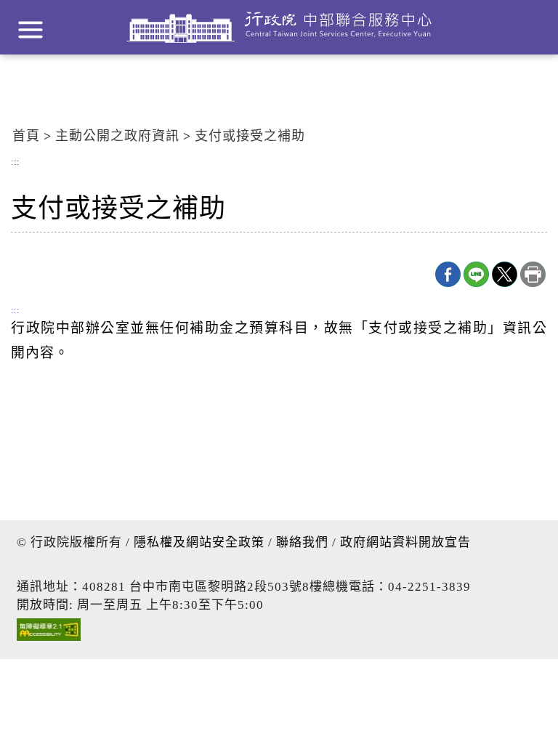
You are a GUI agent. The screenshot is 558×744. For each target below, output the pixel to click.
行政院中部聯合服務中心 (279, 27)
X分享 (504, 274)
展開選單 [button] (30, 30)
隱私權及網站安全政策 (199, 542)
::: (15, 163)
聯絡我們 (302, 542)
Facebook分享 (448, 274)
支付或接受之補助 (250, 136)
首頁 (26, 136)
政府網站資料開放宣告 (405, 542)
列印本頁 (533, 274)
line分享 (476, 274)
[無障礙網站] (49, 633)
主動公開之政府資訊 (117, 136)
